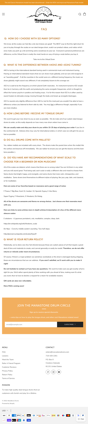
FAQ (4, 352)
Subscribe (69, 324)
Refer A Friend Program (11, 363)
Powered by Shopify (8, 403)
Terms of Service (8, 378)
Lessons (5, 356)
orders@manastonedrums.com (57, 352)
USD (4, 411)
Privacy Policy (7, 371)
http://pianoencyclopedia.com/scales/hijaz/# (20, 234)
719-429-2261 (51, 356)
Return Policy (7, 374)
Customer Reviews (9, 367)
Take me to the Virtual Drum (44, 59)
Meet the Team (8, 359)
